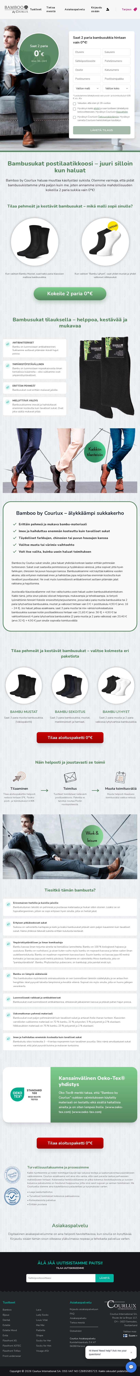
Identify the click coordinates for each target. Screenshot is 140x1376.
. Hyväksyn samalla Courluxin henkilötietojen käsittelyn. (104, 118)
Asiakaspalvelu (75, 9)
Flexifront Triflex (11, 1351)
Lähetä (105, 1278)
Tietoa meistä (50, 9)
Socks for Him (43, 1345)
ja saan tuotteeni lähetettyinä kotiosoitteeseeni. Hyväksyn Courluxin (103, 110)
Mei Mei (40, 1325)
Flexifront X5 (10, 1340)
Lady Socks (42, 1315)
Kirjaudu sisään (96, 9)
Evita (5, 1335)
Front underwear (12, 1356)
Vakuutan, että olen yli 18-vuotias (94, 103)
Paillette (40, 1330)
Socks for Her (43, 1340)
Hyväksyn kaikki (85, 108)
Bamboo (7, 1309)
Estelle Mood (10, 1330)
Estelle (6, 1325)
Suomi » (133, 1335)
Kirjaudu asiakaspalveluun (84, 1309)
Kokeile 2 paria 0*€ (70, 293)
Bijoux (6, 1315)
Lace (38, 1309)
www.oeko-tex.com (87, 1112)
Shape (39, 1335)
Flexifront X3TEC (12, 1345)
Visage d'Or (42, 1351)
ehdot (97, 108)
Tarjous (126, 9)
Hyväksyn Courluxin (88, 116)
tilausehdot (122, 111)
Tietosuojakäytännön (108, 116)
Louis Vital (42, 1320)
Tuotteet (36, 9)
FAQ (72, 1313)
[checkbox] (74, 103)
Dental (6, 1320)
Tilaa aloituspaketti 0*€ (70, 737)
